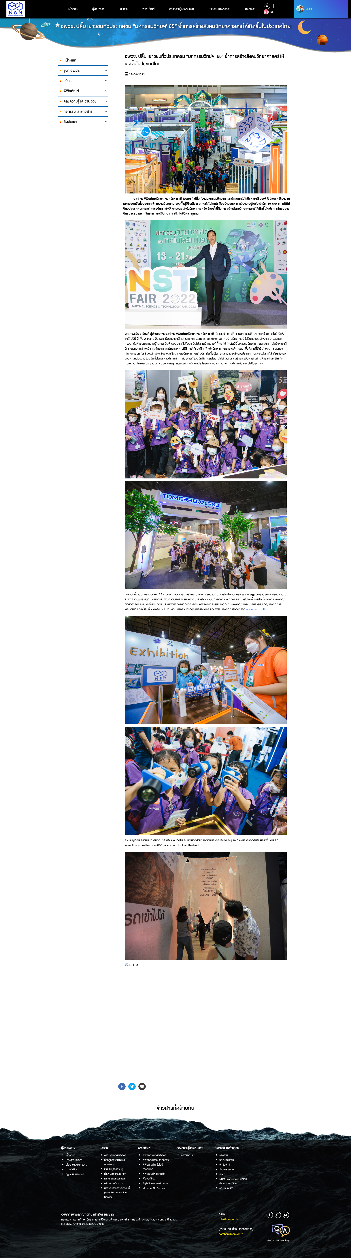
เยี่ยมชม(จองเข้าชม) (113, 1169)
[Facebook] (122, 1086)
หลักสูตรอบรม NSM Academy (114, 1162)
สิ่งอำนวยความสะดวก (115, 1174)
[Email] (142, 1086)
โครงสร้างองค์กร (74, 1160)
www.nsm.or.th (256, 609)
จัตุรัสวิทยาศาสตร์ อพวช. (155, 1183)
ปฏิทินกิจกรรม (226, 1160)
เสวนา (222, 1174)
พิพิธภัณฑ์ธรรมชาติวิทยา (156, 1160)
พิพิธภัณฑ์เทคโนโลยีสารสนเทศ (153, 1166)
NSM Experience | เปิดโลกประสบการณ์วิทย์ (233, 1181)
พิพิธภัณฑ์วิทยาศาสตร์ (154, 1155)
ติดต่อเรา (250, 9)
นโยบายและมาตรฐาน (76, 1164)
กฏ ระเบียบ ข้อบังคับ (75, 1174)
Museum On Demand (154, 1188)
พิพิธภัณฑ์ (148, 9)
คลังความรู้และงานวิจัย (181, 9)
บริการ (124, 9)
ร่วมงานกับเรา (226, 1188)
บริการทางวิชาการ (113, 1183)
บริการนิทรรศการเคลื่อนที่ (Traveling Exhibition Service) (117, 1192)
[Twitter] (132, 1086)
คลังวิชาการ (187, 1155)
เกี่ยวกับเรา (71, 1155)
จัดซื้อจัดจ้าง (225, 1164)
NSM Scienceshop (114, 1178)
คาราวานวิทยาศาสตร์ (115, 1155)
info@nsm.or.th (228, 1219)
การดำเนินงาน (73, 1169)
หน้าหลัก (73, 9)
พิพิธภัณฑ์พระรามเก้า (154, 1174)
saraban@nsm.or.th (231, 1233)
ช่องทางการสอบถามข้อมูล (278, 1240)
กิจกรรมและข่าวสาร (219, 9)
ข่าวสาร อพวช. (227, 1169)
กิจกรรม (223, 1155)
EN (272, 11)
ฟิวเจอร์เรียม (149, 1178)
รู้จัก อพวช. (98, 9)
